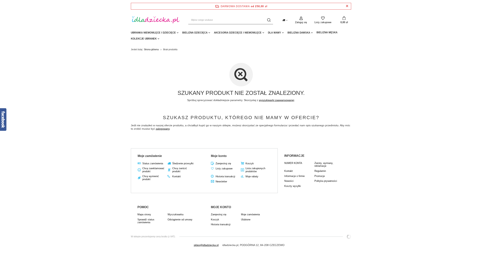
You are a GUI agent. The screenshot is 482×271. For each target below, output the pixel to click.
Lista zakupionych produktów (255, 170)
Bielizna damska (299, 32)
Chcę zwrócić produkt (179, 170)
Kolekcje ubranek (144, 38)
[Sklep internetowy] (349, 236)
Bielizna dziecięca (194, 32)
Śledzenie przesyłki (183, 163)
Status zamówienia (152, 163)
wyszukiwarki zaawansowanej (276, 100)
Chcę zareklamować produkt (153, 170)
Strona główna (151, 49)
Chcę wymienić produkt (150, 178)
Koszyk (250, 163)
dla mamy (274, 32)
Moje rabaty (252, 176)
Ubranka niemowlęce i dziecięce (153, 32)
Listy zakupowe (322, 22)
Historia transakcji (225, 176)
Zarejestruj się (223, 163)
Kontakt (176, 176)
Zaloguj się (301, 22)
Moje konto (219, 156)
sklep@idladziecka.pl (206, 245)
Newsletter (221, 181)
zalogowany (163, 128)
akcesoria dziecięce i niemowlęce (238, 32)
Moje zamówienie (150, 156)
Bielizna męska (327, 32)
